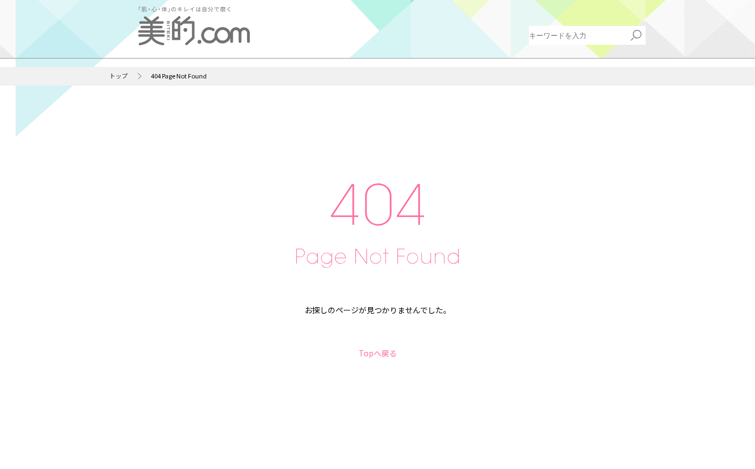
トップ (118, 76)
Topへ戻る (378, 353)
